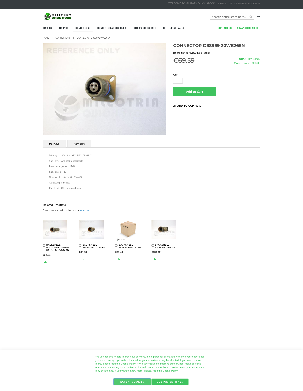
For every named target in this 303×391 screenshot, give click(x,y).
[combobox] (232, 17)
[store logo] (58, 16)
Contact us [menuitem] (225, 28)
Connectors (62, 38)
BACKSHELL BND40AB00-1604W (94, 246)
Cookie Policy (128, 363)
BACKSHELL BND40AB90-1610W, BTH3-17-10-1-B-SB (57, 247)
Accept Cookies (132, 381)
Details (54, 143)
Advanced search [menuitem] (247, 28)
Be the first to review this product (191, 52)
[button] (46, 262)
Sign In (222, 3)
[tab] (54, 144)
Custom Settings (170, 381)
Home (46, 38)
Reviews (79, 143)
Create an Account (247, 3)
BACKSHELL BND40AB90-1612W (130, 246)
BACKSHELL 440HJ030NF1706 (165, 246)
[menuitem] (47, 28)
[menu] (151, 28)
